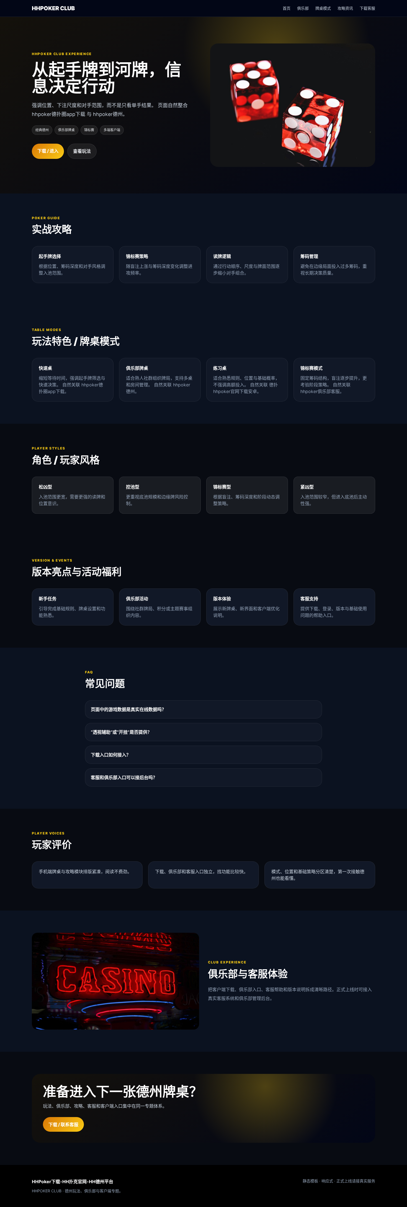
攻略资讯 (345, 8)
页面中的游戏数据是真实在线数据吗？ (128, 709)
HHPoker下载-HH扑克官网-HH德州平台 (72, 1181)
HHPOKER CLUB (53, 8)
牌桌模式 (323, 8)
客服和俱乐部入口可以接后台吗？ (124, 777)
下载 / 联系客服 (63, 1124)
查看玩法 (82, 151)
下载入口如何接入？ (111, 755)
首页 (286, 8)
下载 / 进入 (47, 151)
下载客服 (367, 8)
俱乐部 (303, 8)
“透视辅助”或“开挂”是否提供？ (121, 732)
